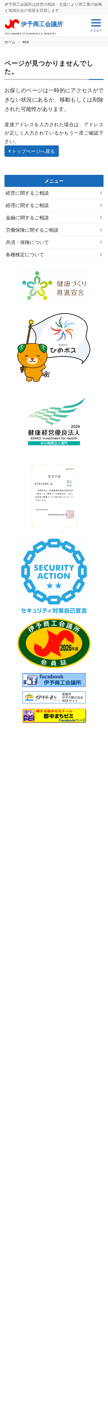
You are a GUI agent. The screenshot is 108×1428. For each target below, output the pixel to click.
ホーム (9, 42)
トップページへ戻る (33, 151)
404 (25, 42)
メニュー (96, 30)
